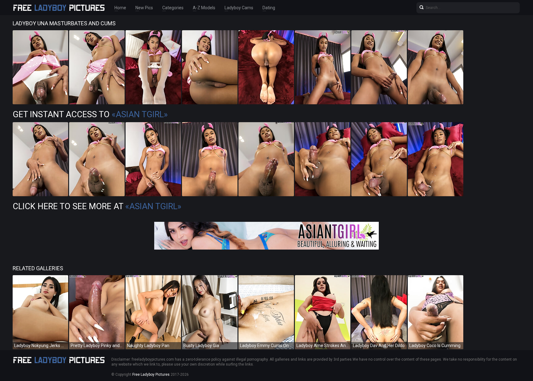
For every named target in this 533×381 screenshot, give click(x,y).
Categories (173, 7)
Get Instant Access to (90, 114)
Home (120, 7)
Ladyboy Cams (239, 7)
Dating (268, 7)
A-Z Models (204, 7)
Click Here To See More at (97, 206)
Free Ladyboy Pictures (151, 374)
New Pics (144, 7)
